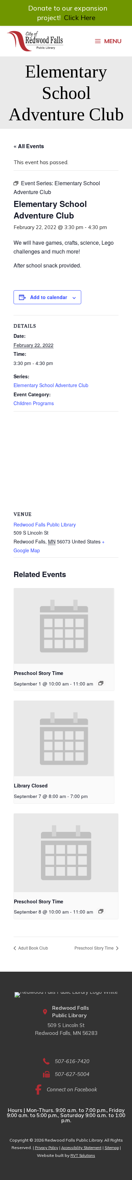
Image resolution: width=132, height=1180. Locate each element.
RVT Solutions (82, 1155)
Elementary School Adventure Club (51, 385)
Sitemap (112, 1147)
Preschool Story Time (38, 673)
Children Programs (34, 403)
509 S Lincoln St (66, 1025)
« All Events (29, 146)
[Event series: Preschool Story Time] (100, 683)
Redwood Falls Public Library (45, 524)
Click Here (79, 17)
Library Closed (31, 785)
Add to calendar (48, 297)
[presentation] (64, 626)
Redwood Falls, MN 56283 (66, 1033)
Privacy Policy (46, 1147)
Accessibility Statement (81, 1147)
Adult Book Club (32, 948)
